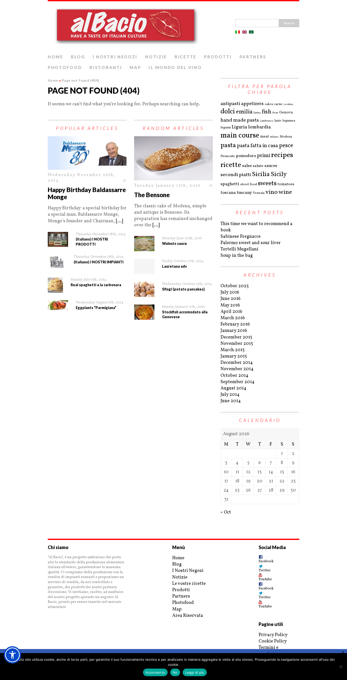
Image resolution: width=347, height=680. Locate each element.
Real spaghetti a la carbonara (96, 285)
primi (263, 155)
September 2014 (237, 382)
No (175, 672)
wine (285, 192)
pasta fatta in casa (257, 145)
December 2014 (236, 363)
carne (278, 104)
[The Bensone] (173, 158)
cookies (288, 104)
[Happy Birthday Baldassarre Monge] (87, 153)
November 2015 (236, 344)
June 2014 (230, 401)
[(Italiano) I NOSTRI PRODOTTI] (58, 239)
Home (55, 56)
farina (257, 112)
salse (247, 166)
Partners (253, 56)
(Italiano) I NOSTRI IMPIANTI (98, 262)
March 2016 (232, 318)
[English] (244, 31)
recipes (282, 155)
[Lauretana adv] (144, 266)
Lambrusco (266, 121)
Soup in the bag (236, 255)
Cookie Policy (273, 641)
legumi (225, 127)
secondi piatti (235, 174)
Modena (286, 136)
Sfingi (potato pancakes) (183, 289)
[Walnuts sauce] (144, 243)
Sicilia (261, 174)
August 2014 (233, 388)
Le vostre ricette (189, 584)
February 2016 (235, 324)
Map (135, 67)
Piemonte (227, 156)
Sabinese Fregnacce (240, 236)
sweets (267, 183)
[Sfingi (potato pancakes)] (144, 289)
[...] (119, 221)
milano (274, 137)
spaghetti (229, 184)
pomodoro (246, 156)
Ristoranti (105, 67)
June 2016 (230, 299)
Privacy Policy (273, 635)
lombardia (259, 127)
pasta (228, 145)
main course (239, 136)
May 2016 (230, 305)
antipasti (230, 103)
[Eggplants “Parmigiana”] (58, 305)
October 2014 (234, 375)
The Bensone (152, 194)
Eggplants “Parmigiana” (96, 307)
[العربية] (251, 31)
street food (248, 184)
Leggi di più (194, 672)
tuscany (244, 193)
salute (258, 166)
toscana (228, 193)
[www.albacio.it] (173, 26)
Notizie (156, 56)
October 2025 (234, 286)
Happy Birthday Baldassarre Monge (87, 193)
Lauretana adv (174, 266)
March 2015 (232, 350)
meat (264, 136)
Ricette (185, 56)
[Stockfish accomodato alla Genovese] (144, 312)
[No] (340, 666)
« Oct (225, 512)
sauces (270, 166)
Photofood (65, 67)
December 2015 (236, 337)
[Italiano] (237, 31)
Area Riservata (187, 616)
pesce (286, 146)
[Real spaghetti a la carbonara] (55, 285)
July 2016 (229, 292)
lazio (277, 120)
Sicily (279, 174)
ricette (230, 165)
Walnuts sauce (174, 243)
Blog (78, 56)
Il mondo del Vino (175, 67)
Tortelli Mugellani (239, 249)
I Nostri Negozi (115, 56)
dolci (227, 111)
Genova (286, 112)
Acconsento (155, 672)
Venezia (258, 193)
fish (266, 112)
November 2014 (237, 369)
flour (275, 112)
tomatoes (286, 184)
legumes (288, 120)
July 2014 (230, 395)
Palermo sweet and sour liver (250, 243)
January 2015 (233, 356)
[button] (12, 655)
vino (271, 192)
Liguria (239, 127)
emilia (244, 112)
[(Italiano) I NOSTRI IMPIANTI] (57, 262)
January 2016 (233, 331)
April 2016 (231, 312)
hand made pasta (239, 120)
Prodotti (218, 56)
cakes (269, 104)
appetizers (252, 103)
